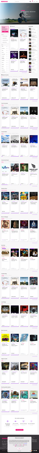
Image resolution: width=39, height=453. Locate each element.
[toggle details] (18, 49)
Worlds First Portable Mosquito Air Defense (24, 90)
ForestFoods (23, 174)
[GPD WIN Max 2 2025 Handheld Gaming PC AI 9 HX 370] (15, 82)
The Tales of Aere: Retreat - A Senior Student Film (14, 317)
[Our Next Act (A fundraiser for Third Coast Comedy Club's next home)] (5, 139)
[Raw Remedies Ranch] (5, 253)
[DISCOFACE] (24, 224)
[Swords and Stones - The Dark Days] (34, 196)
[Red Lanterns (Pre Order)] (5, 224)
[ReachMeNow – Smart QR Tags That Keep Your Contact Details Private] (34, 224)
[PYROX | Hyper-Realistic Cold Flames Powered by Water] (23, 55)
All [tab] (1, 76)
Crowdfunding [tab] (9, 133)
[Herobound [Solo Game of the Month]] (24, 196)
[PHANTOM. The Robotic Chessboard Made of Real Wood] (34, 82)
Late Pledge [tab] (13, 133)
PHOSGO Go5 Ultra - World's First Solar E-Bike (24, 118)
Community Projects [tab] (15, 76)
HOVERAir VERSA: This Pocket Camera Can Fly (23, 40)
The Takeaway (32, 259)
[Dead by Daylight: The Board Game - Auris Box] (15, 196)
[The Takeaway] (34, 253)
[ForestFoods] (24, 168)
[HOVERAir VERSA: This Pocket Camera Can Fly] (23, 33)
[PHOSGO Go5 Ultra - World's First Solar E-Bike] (24, 111)
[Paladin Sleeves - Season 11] (5, 309)
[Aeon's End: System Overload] (34, 309)
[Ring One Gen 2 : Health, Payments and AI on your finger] (34, 111)
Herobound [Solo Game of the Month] (23, 203)
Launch (5, 31)
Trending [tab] (2, 275)
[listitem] (5, 47)
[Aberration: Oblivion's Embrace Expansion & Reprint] (5, 196)
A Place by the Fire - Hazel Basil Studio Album (14, 232)
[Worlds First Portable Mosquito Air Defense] (24, 82)
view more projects (24, 72)
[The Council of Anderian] (24, 309)
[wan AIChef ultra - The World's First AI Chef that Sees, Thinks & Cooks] (14, 33)
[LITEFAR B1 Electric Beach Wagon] (15, 111)
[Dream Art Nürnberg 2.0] (34, 168)
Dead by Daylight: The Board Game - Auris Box (14, 203)
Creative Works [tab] (10, 76)
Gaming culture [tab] (20, 76)
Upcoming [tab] (5, 133)
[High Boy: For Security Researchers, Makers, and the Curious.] (14, 55)
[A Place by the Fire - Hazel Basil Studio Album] (15, 224)
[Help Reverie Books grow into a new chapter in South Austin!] (5, 168)
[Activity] (32, 1)
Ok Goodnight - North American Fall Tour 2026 (14, 146)
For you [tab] (2, 133)
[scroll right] (26, 28)
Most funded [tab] (6, 275)
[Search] (14, 1)
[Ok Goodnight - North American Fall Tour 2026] (15, 139)
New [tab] (6, 246)
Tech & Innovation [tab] (5, 76)
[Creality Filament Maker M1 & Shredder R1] (5, 82)
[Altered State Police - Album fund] (34, 139)
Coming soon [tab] (3, 246)
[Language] (30, 1)
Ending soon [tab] (17, 133)
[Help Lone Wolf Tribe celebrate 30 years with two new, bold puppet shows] (24, 139)
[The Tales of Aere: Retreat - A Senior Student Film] (15, 309)
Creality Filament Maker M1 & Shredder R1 (5, 90)
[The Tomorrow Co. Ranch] (15, 168)
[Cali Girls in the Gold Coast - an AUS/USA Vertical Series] (15, 253)
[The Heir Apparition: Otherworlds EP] (24, 253)
